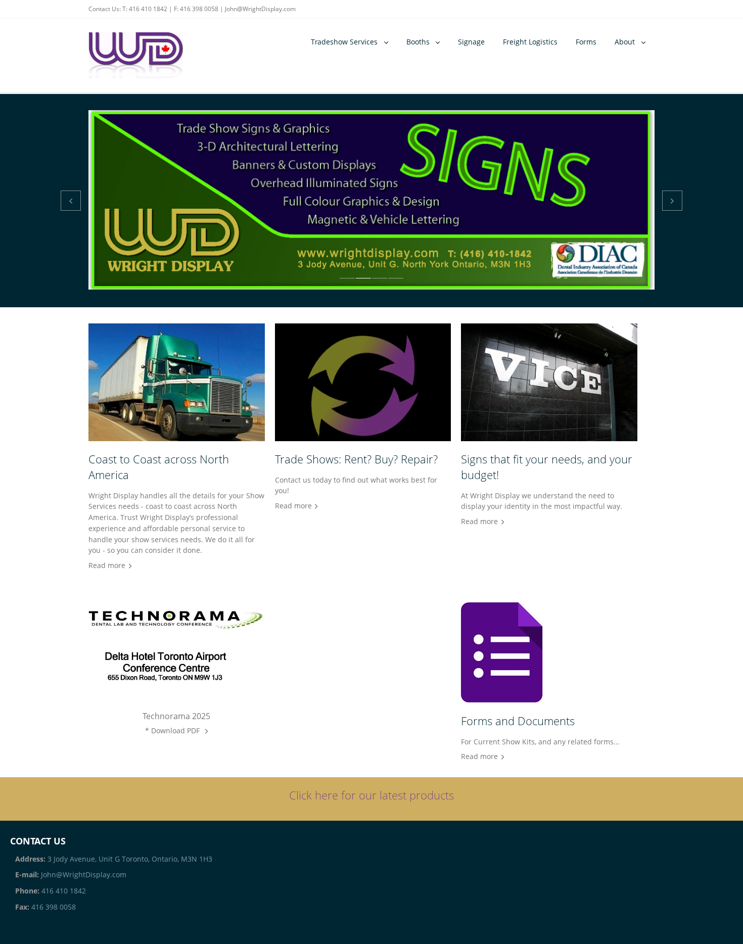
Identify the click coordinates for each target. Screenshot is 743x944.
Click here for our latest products (371, 795)
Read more (106, 565)
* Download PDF (173, 730)
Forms (586, 41)
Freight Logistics (530, 41)
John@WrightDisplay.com (260, 9)
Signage (471, 41)
